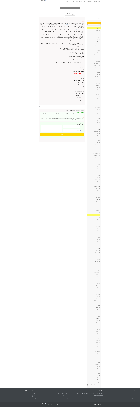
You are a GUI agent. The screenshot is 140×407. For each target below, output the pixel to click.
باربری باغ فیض (98, 41)
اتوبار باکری (98, 239)
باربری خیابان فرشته (97, 56)
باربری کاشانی (98, 219)
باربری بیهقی (98, 120)
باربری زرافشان (98, 127)
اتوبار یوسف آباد (97, 261)
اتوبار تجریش (98, 307)
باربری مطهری (98, 335)
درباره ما (134, 397)
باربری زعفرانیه (98, 318)
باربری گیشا (98, 338)
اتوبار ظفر (98, 292)
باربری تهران (89, 1)
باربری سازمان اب (97, 89)
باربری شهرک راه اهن (97, 76)
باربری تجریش (98, 322)
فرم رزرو (67, 1)
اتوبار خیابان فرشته (97, 54)
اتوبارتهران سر (98, 122)
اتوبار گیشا (98, 287)
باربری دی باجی (98, 102)
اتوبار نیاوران (98, 329)
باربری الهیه (98, 324)
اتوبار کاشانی (98, 221)
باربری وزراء (98, 205)
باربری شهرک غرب (97, 351)
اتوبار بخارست (98, 368)
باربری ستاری (98, 241)
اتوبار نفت (98, 173)
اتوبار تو (99, 159)
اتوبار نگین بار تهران (97, 155)
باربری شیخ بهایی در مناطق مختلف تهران (67, 8)
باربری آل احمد (98, 201)
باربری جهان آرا (98, 168)
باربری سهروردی (97, 210)
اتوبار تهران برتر (97, 188)
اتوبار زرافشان (98, 129)
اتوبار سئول (98, 254)
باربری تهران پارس (97, 37)
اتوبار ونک (98, 379)
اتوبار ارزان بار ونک (97, 179)
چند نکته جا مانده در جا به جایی (64, 398)
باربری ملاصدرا (98, 362)
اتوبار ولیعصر (98, 248)
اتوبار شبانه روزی (97, 105)
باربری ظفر (98, 373)
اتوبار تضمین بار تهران (97, 146)
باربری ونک (98, 276)
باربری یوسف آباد (97, 364)
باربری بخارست (98, 274)
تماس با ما (72, 1)
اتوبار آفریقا (98, 375)
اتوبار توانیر (98, 177)
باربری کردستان (98, 289)
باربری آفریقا (98, 314)
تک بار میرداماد (98, 151)
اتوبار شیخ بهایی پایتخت (96, 153)
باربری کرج (98, 50)
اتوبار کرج (98, 48)
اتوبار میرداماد (98, 283)
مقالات (135, 393)
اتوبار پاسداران (98, 311)
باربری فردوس (98, 224)
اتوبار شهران (98, 296)
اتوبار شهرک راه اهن (97, 74)
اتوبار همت (98, 235)
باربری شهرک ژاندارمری (96, 67)
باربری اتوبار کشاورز (97, 45)
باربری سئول (98, 353)
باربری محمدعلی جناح (97, 63)
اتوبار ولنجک (98, 278)
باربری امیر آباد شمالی (97, 272)
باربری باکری (98, 237)
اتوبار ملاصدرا (98, 250)
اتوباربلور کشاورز (97, 43)
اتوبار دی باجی (98, 100)
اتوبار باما (98, 109)
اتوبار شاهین (98, 91)
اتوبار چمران (98, 199)
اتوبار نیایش (98, 230)
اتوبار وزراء (98, 208)
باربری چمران (98, 197)
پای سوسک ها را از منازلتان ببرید (64, 397)
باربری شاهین (98, 94)
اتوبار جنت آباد (98, 342)
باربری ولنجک (98, 316)
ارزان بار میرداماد (97, 148)
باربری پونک (98, 309)
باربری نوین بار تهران (97, 157)
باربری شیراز (98, 267)
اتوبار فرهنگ (98, 170)
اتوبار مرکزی (98, 59)
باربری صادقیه (98, 81)
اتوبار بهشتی (98, 294)
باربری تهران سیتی (97, 195)
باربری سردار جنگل (97, 98)
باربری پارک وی (98, 298)
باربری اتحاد (98, 140)
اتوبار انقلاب (98, 113)
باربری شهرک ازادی (97, 72)
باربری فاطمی (98, 52)
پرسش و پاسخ (133, 398)
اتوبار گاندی (98, 366)
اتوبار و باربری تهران (97, 186)
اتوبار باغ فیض (98, 39)
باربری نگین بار (98, 162)
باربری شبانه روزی (97, 107)
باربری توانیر (98, 166)
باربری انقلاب (98, 116)
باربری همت (98, 232)
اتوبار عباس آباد (97, 217)
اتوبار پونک (98, 346)
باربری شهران (98, 344)
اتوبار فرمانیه (98, 30)
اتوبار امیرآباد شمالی (97, 360)
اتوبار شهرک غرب (97, 252)
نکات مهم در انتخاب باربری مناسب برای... (63, 393)
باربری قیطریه (98, 265)
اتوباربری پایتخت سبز (97, 164)
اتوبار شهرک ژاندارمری (97, 65)
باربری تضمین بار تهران (96, 144)
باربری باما (98, 111)
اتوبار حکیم (98, 133)
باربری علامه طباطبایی (97, 300)
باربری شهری (98, 184)
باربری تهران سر (98, 124)
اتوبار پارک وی (98, 320)
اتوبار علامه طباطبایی (97, 349)
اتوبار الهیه (98, 259)
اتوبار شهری (98, 138)
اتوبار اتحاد (98, 142)
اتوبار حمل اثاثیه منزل (97, 131)
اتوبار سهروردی (98, 212)
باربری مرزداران (98, 285)
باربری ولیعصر (98, 246)
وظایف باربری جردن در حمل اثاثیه (64, 395)
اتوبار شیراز (98, 355)
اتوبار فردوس (98, 226)
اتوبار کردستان (98, 357)
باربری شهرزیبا (98, 85)
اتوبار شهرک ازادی (97, 70)
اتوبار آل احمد (98, 203)
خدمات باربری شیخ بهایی (80, 1)
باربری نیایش (98, 228)
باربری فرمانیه (98, 32)
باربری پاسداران (98, 331)
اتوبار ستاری (98, 243)
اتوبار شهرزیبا (98, 83)
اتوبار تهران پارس (97, 34)
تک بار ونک (98, 181)
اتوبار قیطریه (98, 327)
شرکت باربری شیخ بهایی (63, 25)
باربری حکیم (98, 135)
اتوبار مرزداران (98, 340)
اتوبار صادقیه (98, 78)
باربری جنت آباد (98, 305)
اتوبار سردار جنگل (97, 96)
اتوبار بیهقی (98, 118)
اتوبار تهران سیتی (97, 192)
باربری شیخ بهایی (97, 1)
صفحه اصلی (77, 8)
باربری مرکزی (98, 61)
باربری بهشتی (98, 333)
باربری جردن (98, 377)
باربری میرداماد (98, 371)
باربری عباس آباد (97, 215)
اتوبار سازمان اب (97, 87)
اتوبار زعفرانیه (98, 303)
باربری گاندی (98, 263)
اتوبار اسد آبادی (98, 175)
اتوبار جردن (98, 257)
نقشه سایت (134, 395)
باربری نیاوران (98, 281)
